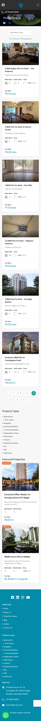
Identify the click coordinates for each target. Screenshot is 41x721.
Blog (5, 620)
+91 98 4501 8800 (12, 12)
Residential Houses (11, 443)
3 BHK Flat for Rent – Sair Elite (18, 185)
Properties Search (10, 616)
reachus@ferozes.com (14, 705)
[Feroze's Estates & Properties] (20, 7)
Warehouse (8, 453)
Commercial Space (11, 430)
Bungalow (7, 423)
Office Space (8, 436)
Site (5, 446)
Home (6, 608)
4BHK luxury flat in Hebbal (17, 556)
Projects (7, 440)
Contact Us (8, 628)
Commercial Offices (11, 427)
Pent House (9, 420)
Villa (5, 450)
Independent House (11, 433)
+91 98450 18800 (12, 699)
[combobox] (21, 32)
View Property (20, 60)
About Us (7, 612)
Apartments (8, 417)
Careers (6, 624)
